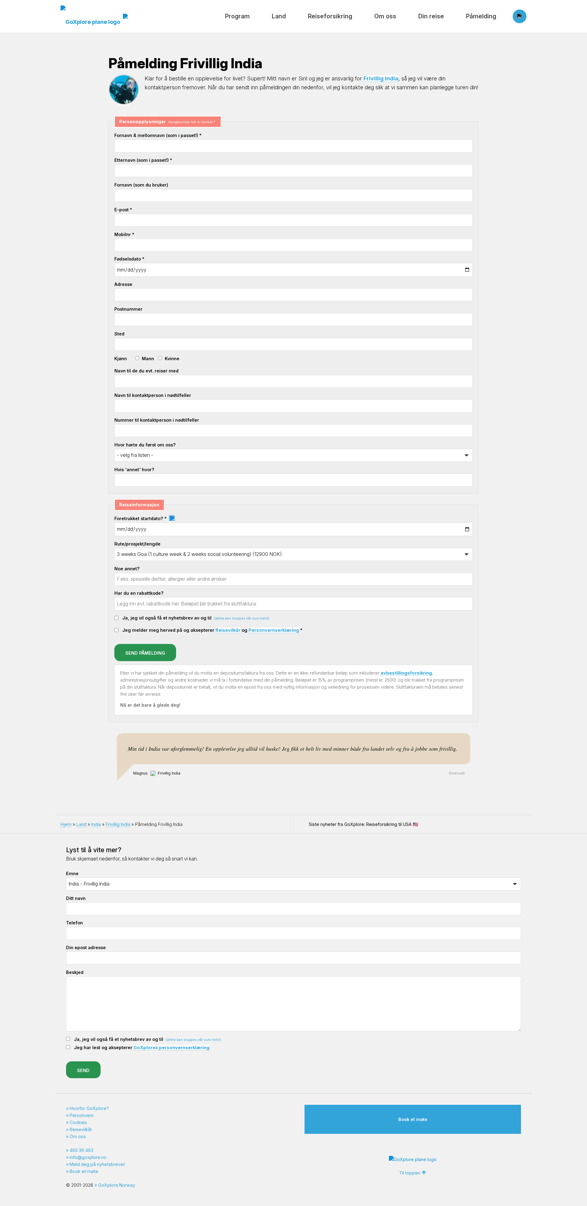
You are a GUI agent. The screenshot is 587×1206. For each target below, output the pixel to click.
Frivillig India (381, 78)
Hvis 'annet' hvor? (134, 469)
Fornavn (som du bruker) (141, 184)
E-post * (123, 209)
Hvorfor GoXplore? (89, 1108)
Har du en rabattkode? (139, 593)
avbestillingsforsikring (406, 672)
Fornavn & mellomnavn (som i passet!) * (157, 135)
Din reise (431, 16)
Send (83, 1070)
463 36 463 (81, 1150)
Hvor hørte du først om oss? (145, 444)
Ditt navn (76, 898)
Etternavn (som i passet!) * (143, 160)
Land (279, 16)
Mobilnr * (124, 234)
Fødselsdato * (129, 258)
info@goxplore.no (88, 1157)
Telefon (74, 922)
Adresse (123, 284)
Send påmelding (145, 653)
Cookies (78, 1122)
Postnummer (128, 309)
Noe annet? (127, 568)
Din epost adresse (86, 947)
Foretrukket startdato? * (141, 518)
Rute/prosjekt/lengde (137, 543)
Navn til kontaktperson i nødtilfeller (152, 395)
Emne (72, 873)
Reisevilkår (228, 630)
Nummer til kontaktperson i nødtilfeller (156, 420)
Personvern (82, 1115)
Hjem (66, 824)
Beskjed (74, 972)
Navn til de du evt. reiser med (146, 370)
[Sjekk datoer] (171, 518)
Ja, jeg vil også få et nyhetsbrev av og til (195, 617)
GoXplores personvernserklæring (171, 1047)
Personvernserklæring (274, 630)
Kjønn (120, 358)
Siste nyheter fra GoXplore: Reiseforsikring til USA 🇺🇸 (363, 824)
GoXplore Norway (116, 1185)
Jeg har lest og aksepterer (141, 1047)
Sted (119, 333)
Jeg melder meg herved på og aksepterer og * (212, 630)
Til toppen (409, 1172)
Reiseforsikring (330, 16)
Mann (148, 358)
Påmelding (481, 16)
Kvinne (172, 358)
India (96, 824)
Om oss (385, 16)
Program (237, 16)
